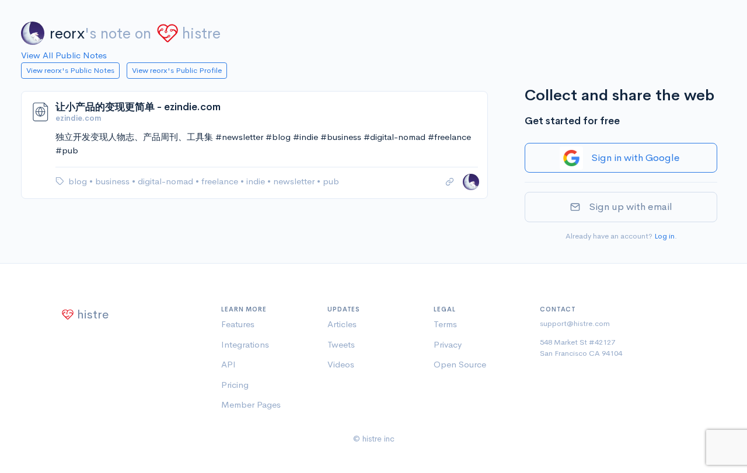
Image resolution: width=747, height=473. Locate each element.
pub (331, 181)
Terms (445, 324)
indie (256, 181)
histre (201, 33)
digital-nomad (167, 181)
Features (237, 324)
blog (78, 181)
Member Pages (251, 404)
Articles (342, 324)
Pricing (235, 384)
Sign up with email (630, 207)
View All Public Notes (64, 55)
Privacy (448, 344)
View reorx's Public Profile (177, 70)
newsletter (295, 181)
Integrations (245, 344)
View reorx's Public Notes (70, 70)
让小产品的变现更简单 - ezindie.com (138, 107)
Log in (664, 236)
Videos (340, 364)
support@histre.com (575, 323)
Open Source (460, 364)
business (113, 181)
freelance (220, 181)
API (228, 364)
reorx (67, 33)
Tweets (341, 344)
